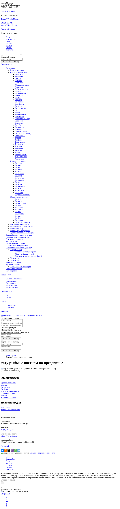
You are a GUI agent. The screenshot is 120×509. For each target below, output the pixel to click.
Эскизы (9, 465)
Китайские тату (21, 108)
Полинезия (19, 127)
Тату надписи (11, 271)
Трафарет (18, 140)
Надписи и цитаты (22, 195)
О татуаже (10, 307)
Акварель (19, 87)
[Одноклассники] (5, 450)
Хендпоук (19, 148)
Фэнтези (18, 146)
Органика (19, 121)
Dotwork (18, 81)
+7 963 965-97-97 (7, 23)
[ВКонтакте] (2, 450)
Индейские (19, 104)
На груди (18, 176)
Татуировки (10, 68)
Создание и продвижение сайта (42, 453)
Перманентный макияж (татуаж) (19, 248)
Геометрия (19, 95)
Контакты (9, 470)
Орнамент (19, 123)
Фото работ (10, 459)
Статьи (4, 301)
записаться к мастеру (9, 15)
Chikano (18, 79)
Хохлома (18, 150)
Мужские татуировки (19, 197)
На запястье (19, 180)
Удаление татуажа (13, 264)
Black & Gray (20, 74)
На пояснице (20, 186)
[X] (9, 450)
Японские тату (21, 155)
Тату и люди (11, 283)
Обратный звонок (8, 29)
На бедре (18, 184)
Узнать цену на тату (9, 33)
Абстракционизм (22, 85)
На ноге (18, 165)
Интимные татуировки (19, 224)
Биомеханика (20, 93)
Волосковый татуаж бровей (26, 252)
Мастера (9, 463)
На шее (18, 182)
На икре (18, 188)
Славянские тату (21, 131)
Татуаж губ (14, 258)
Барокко (18, 91)
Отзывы (9, 467)
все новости (6, 408)
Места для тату (12, 281)
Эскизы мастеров (17, 70)
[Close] (2, 481)
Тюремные (19, 144)
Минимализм (20, 114)
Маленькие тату (16, 229)
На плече (18, 169)
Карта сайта (5, 446)
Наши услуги (6, 64)
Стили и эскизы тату (18, 72)
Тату (7, 295)
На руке (18, 172)
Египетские (19, 102)
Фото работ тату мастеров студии (19, 235)
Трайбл (18, 138)
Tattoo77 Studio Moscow (10, 19)
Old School (19, 83)
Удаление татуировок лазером (22, 233)
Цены (8, 461)
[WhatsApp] (15, 450)
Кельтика (18, 106)
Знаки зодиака (11, 285)
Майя (17, 110)
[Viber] (12, 450)
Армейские (19, 159)
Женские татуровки (18, 161)
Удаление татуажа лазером (20, 267)
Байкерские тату (21, 89)
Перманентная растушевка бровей (28, 256)
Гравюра (18, 100)
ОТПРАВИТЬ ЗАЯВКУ (10, 62)
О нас (8, 457)
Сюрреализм (20, 136)
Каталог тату (6, 275)
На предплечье (21, 203)
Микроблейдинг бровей (24, 254)
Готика (18, 98)
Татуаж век (14, 260)
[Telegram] (18, 450)
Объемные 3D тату (22, 119)
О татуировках (11, 305)
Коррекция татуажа (13, 262)
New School (19, 117)
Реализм (18, 129)
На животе (19, 174)
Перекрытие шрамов (14, 269)
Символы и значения (14, 279)
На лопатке (19, 178)
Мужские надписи (22, 222)
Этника (18, 153)
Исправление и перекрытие (21, 226)
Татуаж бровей (16, 250)
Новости (4, 311)
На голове (19, 193)
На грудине (19, 214)
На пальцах (19, 191)
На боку (18, 167)
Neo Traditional (21, 157)
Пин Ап (18, 125)
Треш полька (20, 142)
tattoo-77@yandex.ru (9, 25)
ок (2, 483)
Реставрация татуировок (20, 231)
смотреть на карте (8, 11)
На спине (18, 163)
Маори (17, 112)
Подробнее (5, 494)
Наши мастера (6, 291)
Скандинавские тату (23, 133)
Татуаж (8, 297)
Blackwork (19, 76)
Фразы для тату (12, 287)
